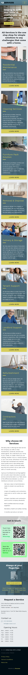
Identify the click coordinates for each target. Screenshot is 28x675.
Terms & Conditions (7, 659)
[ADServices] (7, 3)
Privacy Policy (5, 656)
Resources (4, 662)
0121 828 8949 (8, 621)
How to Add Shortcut (14, 583)
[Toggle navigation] (24, 2)
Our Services (9, 23)
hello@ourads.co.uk (10, 623)
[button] (2, 16)
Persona (17, 668)
